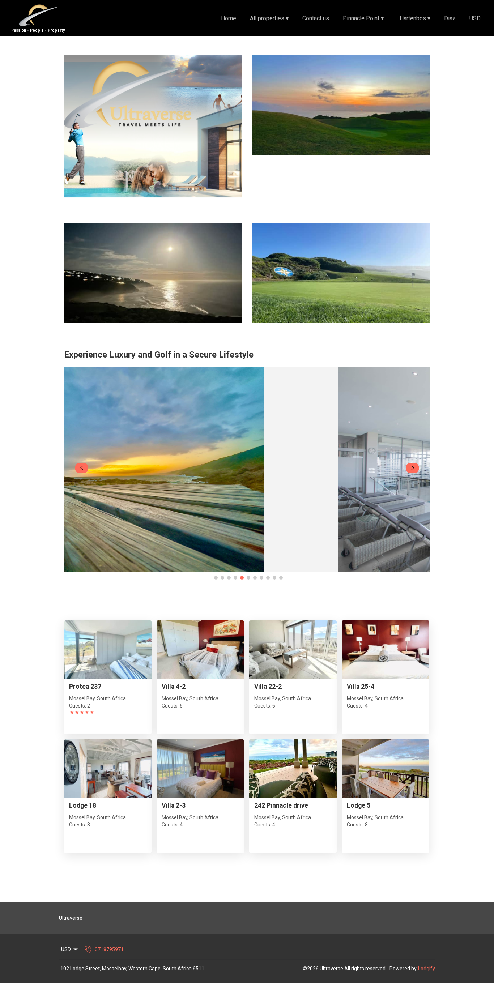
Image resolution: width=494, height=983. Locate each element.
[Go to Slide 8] (261, 578)
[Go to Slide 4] (235, 578)
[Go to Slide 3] (229, 578)
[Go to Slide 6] (248, 578)
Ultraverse (70, 918)
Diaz (450, 18)
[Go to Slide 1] (216, 578)
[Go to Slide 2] (222, 578)
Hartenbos (415, 18)
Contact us (315, 18)
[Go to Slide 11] (281, 578)
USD (475, 18)
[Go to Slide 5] (242, 578)
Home (228, 18)
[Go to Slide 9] (268, 578)
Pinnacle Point (363, 18)
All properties (269, 18)
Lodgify (426, 968)
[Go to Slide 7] (255, 578)
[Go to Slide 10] (274, 578)
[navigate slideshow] (81, 468)
